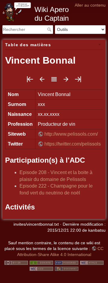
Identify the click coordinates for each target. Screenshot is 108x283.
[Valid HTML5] (92, 262)
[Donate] (41, 262)
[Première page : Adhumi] (30, 81)
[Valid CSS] (41, 268)
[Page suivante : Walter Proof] (66, 81)
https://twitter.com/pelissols (72, 143)
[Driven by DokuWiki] (67, 268)
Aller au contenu (90, 5)
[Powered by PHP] (67, 262)
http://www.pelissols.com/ (71, 134)
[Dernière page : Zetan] (78, 81)
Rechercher (50, 29)
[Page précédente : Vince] (42, 81)
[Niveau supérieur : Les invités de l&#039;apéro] (54, 81)
